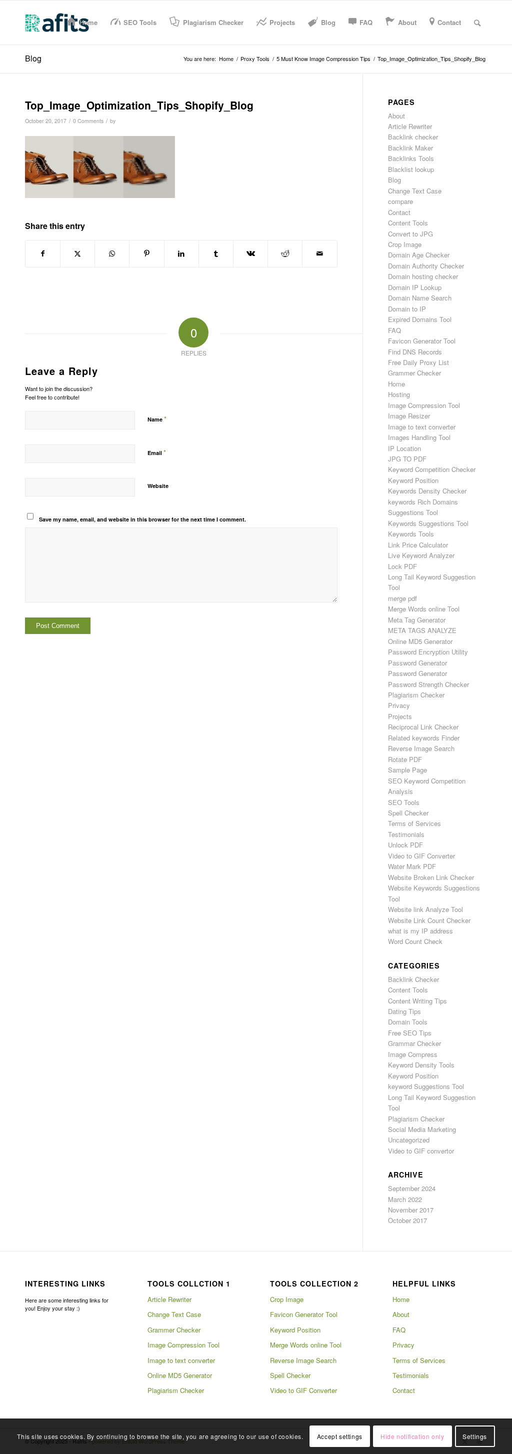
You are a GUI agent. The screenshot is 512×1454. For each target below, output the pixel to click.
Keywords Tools (411, 533)
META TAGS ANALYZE (422, 630)
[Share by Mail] (319, 253)
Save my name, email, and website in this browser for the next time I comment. (142, 519)
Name (157, 419)
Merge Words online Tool (424, 609)
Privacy (399, 705)
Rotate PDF (405, 759)
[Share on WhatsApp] (112, 253)
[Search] (477, 22)
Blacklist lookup (411, 169)
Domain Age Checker (419, 255)
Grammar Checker (414, 1043)
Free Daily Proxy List (418, 362)
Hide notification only (412, 1436)
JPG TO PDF (407, 459)
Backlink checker (413, 137)
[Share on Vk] (251, 253)
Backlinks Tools (411, 158)
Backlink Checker (413, 979)
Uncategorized (409, 1139)
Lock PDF (402, 566)
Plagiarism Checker (416, 695)
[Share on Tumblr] (216, 253)
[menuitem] (82, 22)
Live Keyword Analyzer (421, 555)
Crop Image (405, 244)
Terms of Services (414, 823)
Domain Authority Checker (426, 265)
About (396, 115)
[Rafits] (57, 22)
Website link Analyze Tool (425, 909)
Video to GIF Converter (421, 855)
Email (157, 452)
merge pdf (402, 598)
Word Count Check (415, 941)
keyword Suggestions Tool (426, 1086)
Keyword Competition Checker (432, 469)
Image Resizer (409, 415)
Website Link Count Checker (429, 920)
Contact (399, 212)
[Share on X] (77, 253)
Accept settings (339, 1436)
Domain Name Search (420, 297)
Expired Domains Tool (420, 319)
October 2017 (407, 1220)
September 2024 (412, 1188)
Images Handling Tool (419, 437)
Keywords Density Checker (427, 491)
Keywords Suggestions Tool (428, 523)
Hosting (399, 394)
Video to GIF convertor (421, 1151)
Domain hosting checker (423, 276)
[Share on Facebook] (43, 253)
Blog (33, 58)
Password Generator (417, 663)
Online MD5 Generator (420, 641)
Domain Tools (408, 1021)
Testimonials (406, 834)
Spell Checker (408, 813)
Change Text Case (415, 191)
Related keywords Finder (424, 737)
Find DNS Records (415, 351)
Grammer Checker (414, 373)
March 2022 (405, 1199)
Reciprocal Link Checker (423, 727)
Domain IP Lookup (415, 287)
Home (396, 383)
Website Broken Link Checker (431, 877)
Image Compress (413, 1054)
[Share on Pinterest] (147, 253)
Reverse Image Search (421, 748)
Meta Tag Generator (417, 619)
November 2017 (411, 1209)
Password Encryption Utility (428, 651)
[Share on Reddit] (285, 253)
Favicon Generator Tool (422, 341)
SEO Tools (404, 802)
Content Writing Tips (417, 1001)
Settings (474, 1436)
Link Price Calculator (418, 545)
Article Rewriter (410, 126)
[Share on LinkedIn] (181, 253)
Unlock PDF (405, 845)
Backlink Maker (410, 147)
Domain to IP (407, 309)
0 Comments (88, 120)
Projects (400, 716)
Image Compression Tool (424, 405)
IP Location (404, 448)
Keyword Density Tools (421, 1065)
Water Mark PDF (412, 866)
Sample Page (407, 769)
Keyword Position (413, 480)
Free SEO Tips (410, 1033)
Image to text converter (422, 427)
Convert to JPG (410, 233)
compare (400, 201)
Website (158, 486)
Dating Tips (404, 1011)
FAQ (394, 330)
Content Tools (408, 223)
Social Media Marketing (422, 1129)
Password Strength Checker (428, 684)
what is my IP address (420, 931)
